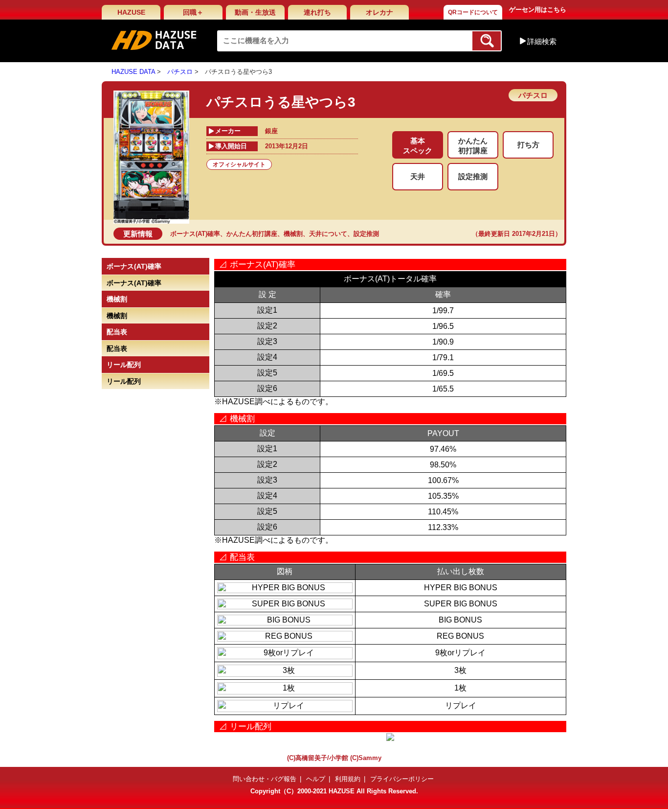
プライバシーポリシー (402, 779)
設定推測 (366, 233)
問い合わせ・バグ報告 (264, 779)
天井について (328, 233)
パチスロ (180, 71)
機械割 (293, 233)
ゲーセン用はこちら (537, 9)
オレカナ (379, 12)
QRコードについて (473, 12)
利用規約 (347, 779)
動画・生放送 (255, 12)
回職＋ (193, 12)
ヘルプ (315, 779)
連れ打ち (317, 12)
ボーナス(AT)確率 (195, 233)
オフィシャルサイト (239, 164)
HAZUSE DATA (133, 71)
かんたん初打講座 (251, 233)
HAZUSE (131, 12)
